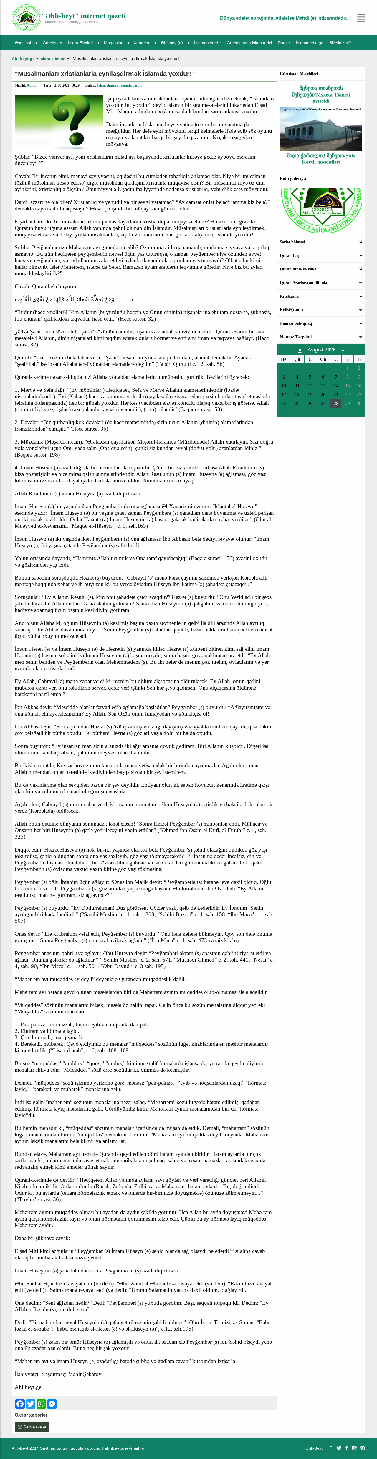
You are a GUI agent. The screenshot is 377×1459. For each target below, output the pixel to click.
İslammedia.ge (309, 42)
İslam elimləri (107, 85)
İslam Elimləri (80, 42)
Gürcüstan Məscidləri (299, 74)
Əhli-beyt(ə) (172, 42)
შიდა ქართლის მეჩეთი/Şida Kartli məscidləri (321, 144)
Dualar (284, 42)
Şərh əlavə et (35, 1427)
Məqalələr (113, 42)
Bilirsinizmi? (340, 42)
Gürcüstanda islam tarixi (249, 42)
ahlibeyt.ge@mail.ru (125, 1448)
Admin (32, 85)
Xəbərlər (142, 42)
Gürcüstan (52, 42)
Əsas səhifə (26, 42)
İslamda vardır (207, 42)
